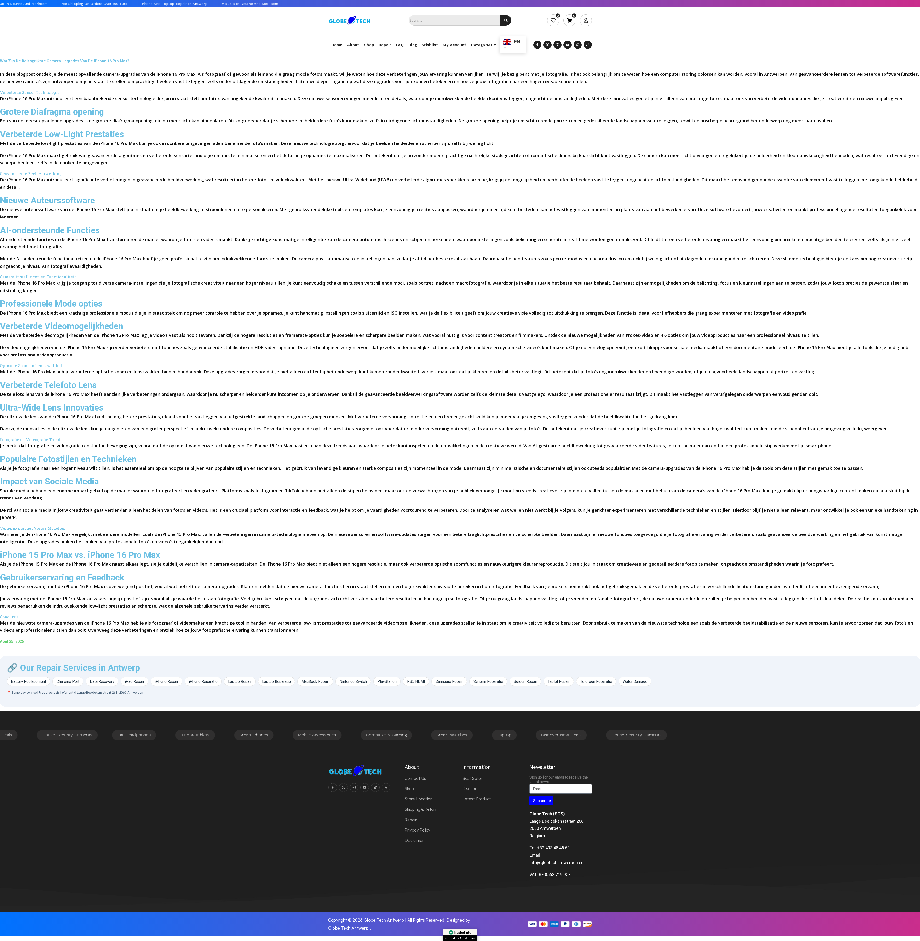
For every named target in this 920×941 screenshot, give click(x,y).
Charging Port (68, 681)
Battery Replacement (28, 681)
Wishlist (430, 44)
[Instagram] (557, 45)
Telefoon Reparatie (596, 681)
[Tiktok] (588, 45)
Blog (412, 44)
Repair (385, 44)
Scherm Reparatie (488, 681)
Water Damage (635, 681)
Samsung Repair (449, 681)
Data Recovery (102, 681)
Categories (482, 45)
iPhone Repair (166, 681)
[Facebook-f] (537, 45)
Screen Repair (525, 681)
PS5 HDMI (416, 681)
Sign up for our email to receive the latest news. (558, 779)
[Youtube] (568, 45)
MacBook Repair (315, 681)
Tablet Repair (559, 681)
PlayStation (387, 681)
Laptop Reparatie (276, 681)
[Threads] (578, 45)
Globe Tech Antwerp (384, 920)
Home (336, 44)
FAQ (400, 44)
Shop (369, 44)
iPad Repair (134, 681)
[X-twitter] (547, 45)
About (353, 44)
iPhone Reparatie (203, 681)
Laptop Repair (240, 681)
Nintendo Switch (353, 681)
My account (454, 44)
